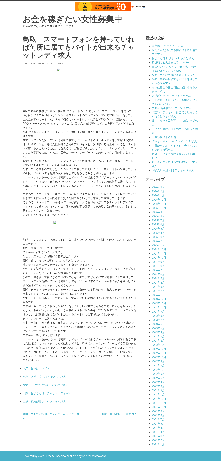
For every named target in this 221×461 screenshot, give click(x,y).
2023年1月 (158, 344)
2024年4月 (158, 282)
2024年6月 (158, 274)
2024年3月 (158, 286)
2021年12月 (159, 398)
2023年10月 (159, 307)
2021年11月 (159, 403)
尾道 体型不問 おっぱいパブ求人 (44, 376)
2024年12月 (159, 249)
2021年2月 (158, 440)
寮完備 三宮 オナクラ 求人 (167, 45)
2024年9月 (158, 261)
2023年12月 (159, 299)
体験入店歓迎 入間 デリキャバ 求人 (173, 170)
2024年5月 (158, 278)
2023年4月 (158, 332)
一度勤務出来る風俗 (164, 137)
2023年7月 (158, 319)
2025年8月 (158, 216)
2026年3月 (158, 187)
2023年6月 (158, 324)
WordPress (45, 456)
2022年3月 (158, 386)
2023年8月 (158, 315)
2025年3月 (158, 236)
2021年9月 (158, 411)
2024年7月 (158, 270)
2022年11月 (159, 353)
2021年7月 (158, 419)
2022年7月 (158, 369)
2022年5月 (158, 378)
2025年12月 (159, 199)
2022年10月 (159, 357)
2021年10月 (159, 407)
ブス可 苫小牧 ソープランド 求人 (171, 108)
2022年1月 (158, 394)
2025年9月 (158, 212)
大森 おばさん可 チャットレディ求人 (47, 393)
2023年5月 (158, 328)
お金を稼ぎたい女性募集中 (73, 19)
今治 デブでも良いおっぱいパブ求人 (46, 384)
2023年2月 (158, 340)
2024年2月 (158, 290)
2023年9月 (158, 311)
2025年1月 (158, 245)
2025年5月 (158, 228)
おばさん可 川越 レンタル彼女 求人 (173, 58)
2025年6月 (158, 224)
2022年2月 (158, 390)
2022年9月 (158, 361)
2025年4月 (158, 232)
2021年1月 (158, 444)
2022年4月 (158, 382)
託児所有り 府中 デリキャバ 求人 (171, 95)
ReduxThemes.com (94, 456)
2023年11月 (159, 303)
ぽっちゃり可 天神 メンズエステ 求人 (174, 141)
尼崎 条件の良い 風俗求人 (119, 414)
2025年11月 (159, 203)
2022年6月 (158, 373)
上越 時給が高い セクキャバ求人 (44, 401)
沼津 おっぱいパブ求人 (37, 368)
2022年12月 (159, 349)
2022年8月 (158, 365)
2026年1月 (158, 195)
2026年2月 (158, 191)
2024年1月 (158, 295)
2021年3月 (158, 436)
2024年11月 (159, 253)
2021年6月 (158, 423)
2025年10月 (159, 207)
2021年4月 (158, 432)
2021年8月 (158, 415)
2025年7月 (158, 220)
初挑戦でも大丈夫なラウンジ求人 (172, 62)
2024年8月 (158, 265)
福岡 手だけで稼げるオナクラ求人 (173, 74)
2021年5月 (158, 427)
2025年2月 (158, 241)
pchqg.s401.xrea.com (36, 63)
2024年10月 (159, 257)
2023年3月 (158, 336)
